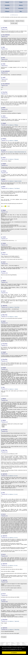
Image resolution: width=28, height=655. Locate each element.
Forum (20, 2)
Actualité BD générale (2, 643)
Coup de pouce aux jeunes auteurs (24, 645)
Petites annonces (23, 643)
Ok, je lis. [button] (20, 649)
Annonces (20, 8)
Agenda (7, 8)
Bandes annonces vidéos (18, 643)
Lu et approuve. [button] (14, 652)
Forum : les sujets (8, 643)
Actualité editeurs (1, 645)
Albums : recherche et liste (13, 643)
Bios (21, 11)
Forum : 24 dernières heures (8, 645)
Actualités (7, 5)
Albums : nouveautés (13, 645)
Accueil (7, 2)
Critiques (7, 11)
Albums (21, 5)
